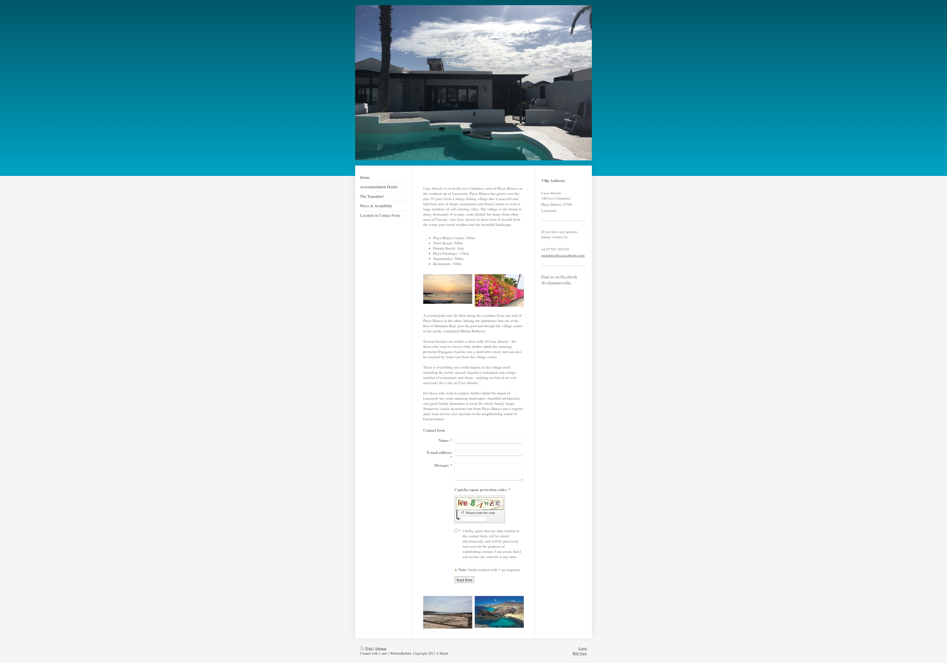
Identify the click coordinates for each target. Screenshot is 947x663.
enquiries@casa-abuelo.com (563, 255)
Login (583, 648)
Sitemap (380, 648)
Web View (579, 653)
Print (368, 648)
